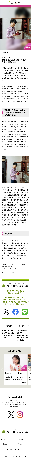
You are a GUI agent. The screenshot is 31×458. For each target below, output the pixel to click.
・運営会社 (9, 449)
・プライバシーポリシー (19, 449)
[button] (29, 370)
